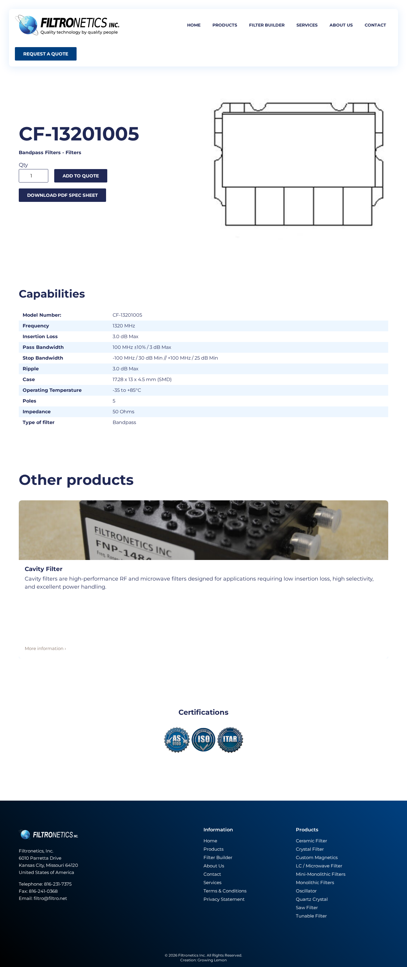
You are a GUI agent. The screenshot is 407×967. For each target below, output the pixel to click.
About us (341, 25)
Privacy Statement (224, 899)
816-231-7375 (58, 884)
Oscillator (306, 891)
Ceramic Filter (311, 841)
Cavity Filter (44, 569)
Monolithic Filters (315, 882)
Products (224, 25)
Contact (375, 25)
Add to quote (81, 176)
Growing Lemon (212, 960)
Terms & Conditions (225, 891)
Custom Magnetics (317, 857)
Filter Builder (218, 857)
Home (194, 25)
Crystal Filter (310, 849)
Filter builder (267, 25)
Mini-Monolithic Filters (320, 874)
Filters (73, 152)
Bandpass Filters (40, 152)
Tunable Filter (311, 916)
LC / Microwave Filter (319, 866)
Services (307, 25)
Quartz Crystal (312, 899)
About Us (214, 866)
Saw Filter (307, 907)
